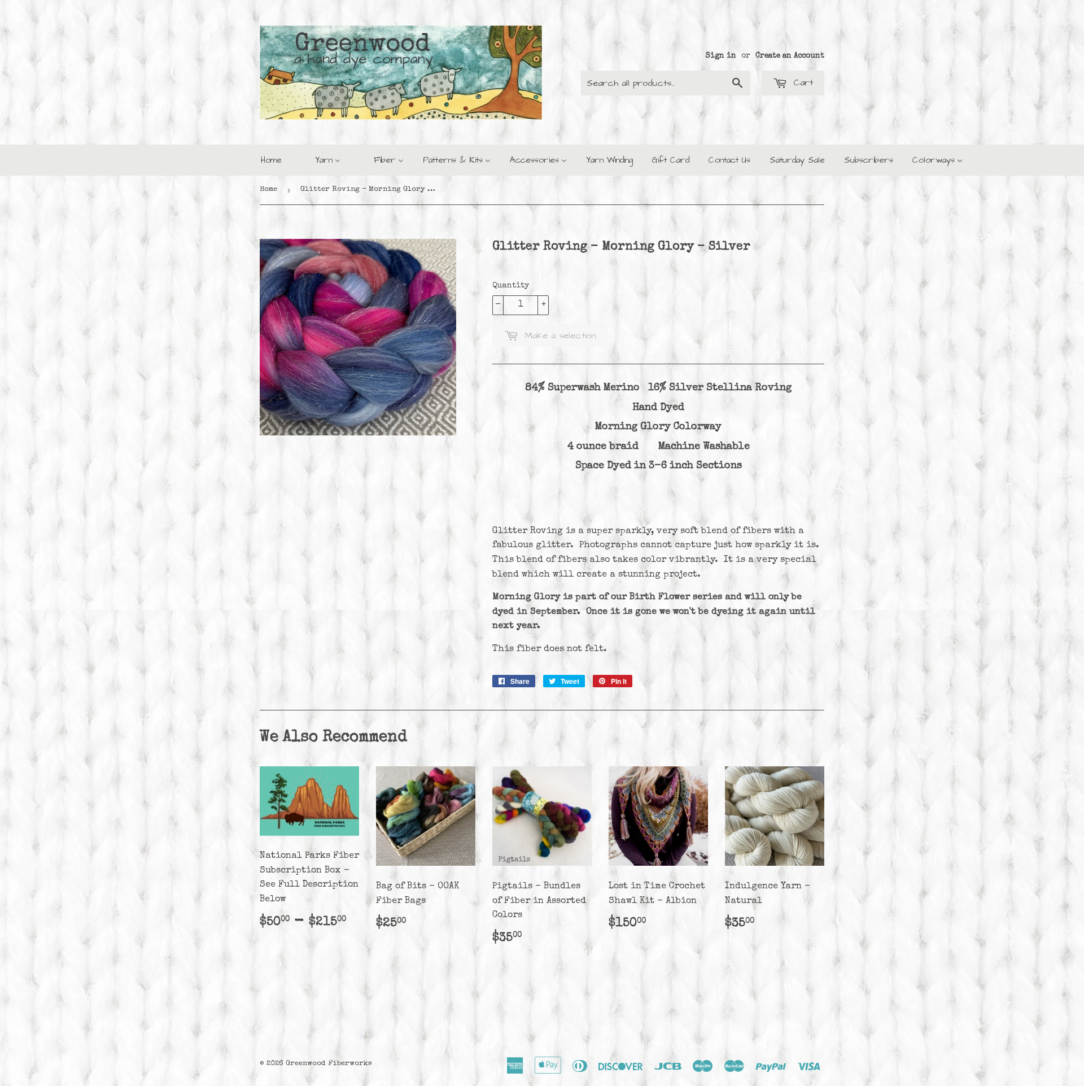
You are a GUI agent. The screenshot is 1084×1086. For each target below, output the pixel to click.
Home (268, 189)
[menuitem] (271, 160)
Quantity (510, 286)
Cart (801, 82)
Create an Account (789, 56)
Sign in (721, 56)
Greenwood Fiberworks (329, 1063)
